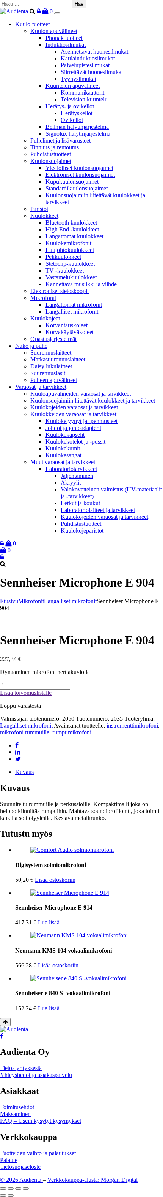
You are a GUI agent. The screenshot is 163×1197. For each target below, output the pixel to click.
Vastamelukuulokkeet (71, 277)
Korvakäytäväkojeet (69, 332)
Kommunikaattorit (82, 92)
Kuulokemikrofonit (68, 243)
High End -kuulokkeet (72, 229)
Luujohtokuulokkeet (69, 250)
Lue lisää (49, 922)
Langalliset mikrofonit (71, 311)
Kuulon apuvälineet (53, 31)
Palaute (8, 1160)
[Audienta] (15, 11)
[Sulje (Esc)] (26, 1188)
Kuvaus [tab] (24, 772)
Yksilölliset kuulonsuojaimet (79, 168)
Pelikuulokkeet (63, 257)
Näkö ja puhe (31, 345)
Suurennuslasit (47, 373)
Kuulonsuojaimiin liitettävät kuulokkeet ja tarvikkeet (92, 400)
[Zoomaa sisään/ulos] (3, 1188)
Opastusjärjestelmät (53, 339)
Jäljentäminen (77, 475)
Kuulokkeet (44, 215)
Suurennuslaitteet (50, 352)
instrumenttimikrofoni (132, 725)
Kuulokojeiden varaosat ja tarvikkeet (74, 407)
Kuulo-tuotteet (32, 24)
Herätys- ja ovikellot (69, 106)
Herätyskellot (76, 113)
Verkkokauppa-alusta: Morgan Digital (92, 1179)
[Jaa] (18, 1188)
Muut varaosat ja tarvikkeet (62, 462)
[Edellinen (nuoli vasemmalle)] (3, 1195)
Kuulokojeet (45, 318)
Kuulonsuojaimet (50, 161)
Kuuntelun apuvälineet (72, 85)
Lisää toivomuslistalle (26, 693)
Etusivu (9, 601)
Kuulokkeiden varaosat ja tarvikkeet (73, 414)
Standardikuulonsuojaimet (76, 188)
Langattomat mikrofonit (73, 304)
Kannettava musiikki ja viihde (81, 284)
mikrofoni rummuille (24, 732)
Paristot (39, 209)
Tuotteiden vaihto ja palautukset (38, 1153)
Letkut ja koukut (80, 503)
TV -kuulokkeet (64, 270)
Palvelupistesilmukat (85, 65)
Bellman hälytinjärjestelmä (77, 127)
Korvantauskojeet (66, 325)
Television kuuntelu (84, 99)
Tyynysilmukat (78, 79)
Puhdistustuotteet (50, 154)
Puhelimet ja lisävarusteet (60, 140)
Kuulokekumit (62, 448)
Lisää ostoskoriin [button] (55, 880)
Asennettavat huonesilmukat (94, 51)
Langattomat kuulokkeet (74, 236)
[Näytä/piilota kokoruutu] (11, 1188)
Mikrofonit (43, 298)
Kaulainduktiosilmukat (88, 58)
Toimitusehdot (17, 1107)
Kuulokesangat (63, 455)
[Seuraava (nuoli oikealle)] (11, 1195)
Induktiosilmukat (65, 44)
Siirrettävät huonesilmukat (92, 72)
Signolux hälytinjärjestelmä (77, 133)
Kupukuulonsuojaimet (72, 181)
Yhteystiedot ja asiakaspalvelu (36, 1075)
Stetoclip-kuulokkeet (70, 263)
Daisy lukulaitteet (51, 366)
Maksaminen (15, 1114)
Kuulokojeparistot (82, 530)
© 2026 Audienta (21, 1179)
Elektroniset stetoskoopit (59, 291)
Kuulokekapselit (65, 434)
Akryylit (71, 482)
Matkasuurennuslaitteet (57, 359)
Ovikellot (72, 120)
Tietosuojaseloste (20, 1167)
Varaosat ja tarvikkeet (40, 387)
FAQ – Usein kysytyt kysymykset (40, 1121)
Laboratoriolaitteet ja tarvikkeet (98, 510)
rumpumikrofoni (71, 732)
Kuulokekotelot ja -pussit (75, 441)
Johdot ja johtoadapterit (73, 428)
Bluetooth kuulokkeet (71, 222)
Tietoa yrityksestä (21, 1068)
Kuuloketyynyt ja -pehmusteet (81, 421)
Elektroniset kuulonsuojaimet (80, 174)
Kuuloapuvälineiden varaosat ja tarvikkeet (80, 393)
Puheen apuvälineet (53, 380)
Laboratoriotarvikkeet (71, 469)
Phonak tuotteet (64, 38)
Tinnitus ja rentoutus (54, 147)
